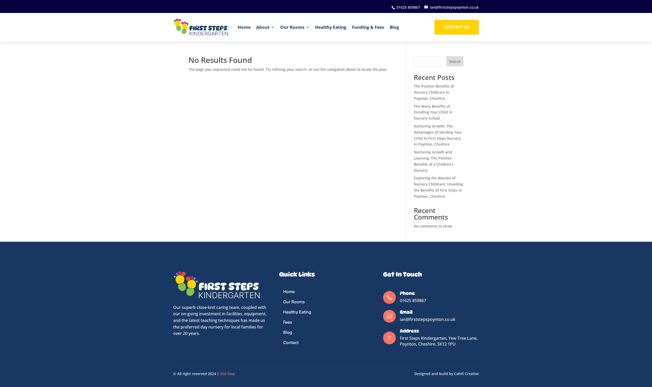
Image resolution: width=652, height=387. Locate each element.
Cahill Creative (466, 373)
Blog (394, 27)
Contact (290, 342)
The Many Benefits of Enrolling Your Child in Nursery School (433, 112)
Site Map (227, 373)
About (262, 27)
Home (244, 27)
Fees (287, 322)
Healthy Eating (330, 27)
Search (455, 61)
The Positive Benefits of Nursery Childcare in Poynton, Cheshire (434, 92)
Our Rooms (292, 27)
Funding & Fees (368, 27)
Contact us (456, 27)
